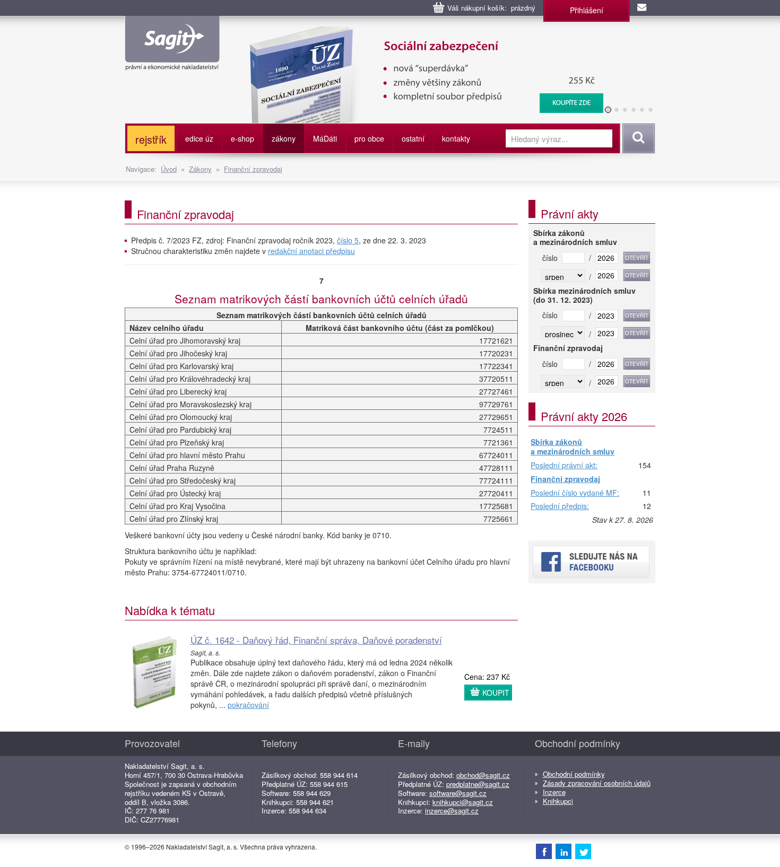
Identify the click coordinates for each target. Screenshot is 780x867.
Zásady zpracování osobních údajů (597, 783)
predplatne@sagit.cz (477, 784)
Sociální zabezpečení (395, 32)
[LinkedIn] (563, 851)
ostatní (413, 138)
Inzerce (554, 792)
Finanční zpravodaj (253, 169)
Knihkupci (558, 801)
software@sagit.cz (458, 793)
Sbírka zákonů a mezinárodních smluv (572, 446)
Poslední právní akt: (564, 465)
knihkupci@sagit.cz (462, 802)
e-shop (242, 138)
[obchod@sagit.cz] (642, 8)
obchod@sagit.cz (483, 775)
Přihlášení (586, 10)
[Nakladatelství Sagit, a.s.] (172, 61)
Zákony (200, 169)
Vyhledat (637, 138)
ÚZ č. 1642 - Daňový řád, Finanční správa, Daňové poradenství (316, 639)
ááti (325, 138)
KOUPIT (495, 692)
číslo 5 (348, 240)
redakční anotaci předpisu (311, 251)
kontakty (456, 138)
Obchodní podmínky (574, 774)
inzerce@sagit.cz (452, 810)
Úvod (169, 169)
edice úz (199, 138)
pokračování (248, 704)
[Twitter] (583, 851)
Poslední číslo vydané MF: (575, 493)
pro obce (369, 138)
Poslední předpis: (560, 506)
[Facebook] (544, 851)
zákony (284, 138)
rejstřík (151, 139)
